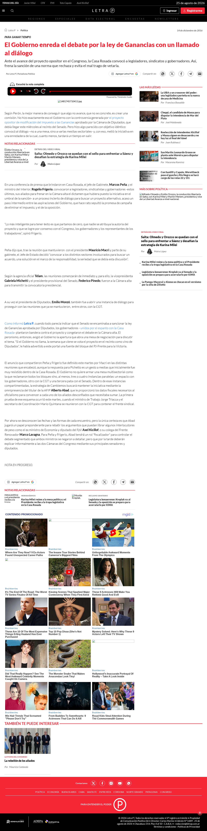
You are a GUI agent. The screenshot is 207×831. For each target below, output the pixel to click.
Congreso (166, 792)
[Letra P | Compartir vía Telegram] (190, 73)
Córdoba (118, 792)
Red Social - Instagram (111, 783)
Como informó (19, 323)
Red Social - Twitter (93, 783)
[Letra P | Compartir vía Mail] (199, 73)
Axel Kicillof (83, 2)
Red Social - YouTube (119, 783)
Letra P (11, 30)
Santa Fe (92, 792)
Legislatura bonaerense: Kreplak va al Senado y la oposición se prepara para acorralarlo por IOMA (169, 273)
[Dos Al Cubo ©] (15, 821)
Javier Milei (29, 2)
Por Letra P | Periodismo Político (20, 73)
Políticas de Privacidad (189, 826)
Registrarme (194, 10)
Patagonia (151, 792)
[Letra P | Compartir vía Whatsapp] (162, 73)
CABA (82, 792)
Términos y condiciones (165, 826)
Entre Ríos (105, 792)
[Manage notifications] (199, 813)
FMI (52, 2)
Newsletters (167, 18)
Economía (53, 792)
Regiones (36, 18)
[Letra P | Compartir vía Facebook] (181, 73)
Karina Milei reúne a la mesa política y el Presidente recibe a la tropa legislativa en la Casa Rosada (170, 263)
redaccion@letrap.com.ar (187, 823)
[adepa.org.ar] (38, 821)
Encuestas (135, 18)
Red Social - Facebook (102, 783)
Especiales (65, 18)
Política (24, 30)
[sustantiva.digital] (52, 821)
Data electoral (100, 18)
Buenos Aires (69, 792)
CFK (43, 2)
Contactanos (81, 783)
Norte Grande (135, 792)
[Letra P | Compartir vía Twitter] (172, 73)
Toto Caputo (66, 2)
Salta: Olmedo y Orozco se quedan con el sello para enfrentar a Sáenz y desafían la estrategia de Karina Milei (169, 241)
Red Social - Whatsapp (128, 783)
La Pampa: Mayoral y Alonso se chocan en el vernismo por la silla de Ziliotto (171, 283)
